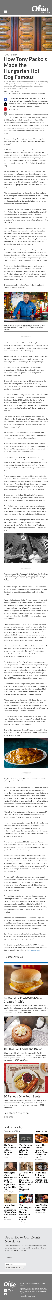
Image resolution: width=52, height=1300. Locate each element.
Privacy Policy (30, 1296)
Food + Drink (10, 55)
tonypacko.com (34, 950)
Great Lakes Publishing (32, 1284)
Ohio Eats (8, 1117)
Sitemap (22, 1296)
